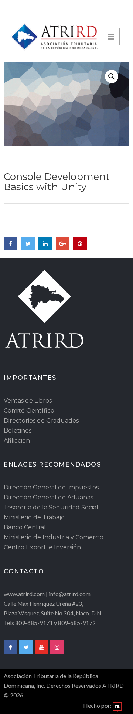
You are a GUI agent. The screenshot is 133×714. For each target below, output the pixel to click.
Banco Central (25, 527)
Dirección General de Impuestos (51, 487)
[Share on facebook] (10, 243)
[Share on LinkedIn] (45, 243)
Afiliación (17, 440)
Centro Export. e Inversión (42, 547)
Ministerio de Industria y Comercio (53, 537)
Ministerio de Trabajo (34, 517)
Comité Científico (29, 410)
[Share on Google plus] (62, 243)
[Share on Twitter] (28, 243)
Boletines (17, 430)
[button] (111, 76)
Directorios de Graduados (41, 420)
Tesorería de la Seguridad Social (51, 507)
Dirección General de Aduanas (48, 497)
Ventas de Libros (28, 400)
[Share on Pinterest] (80, 243)
